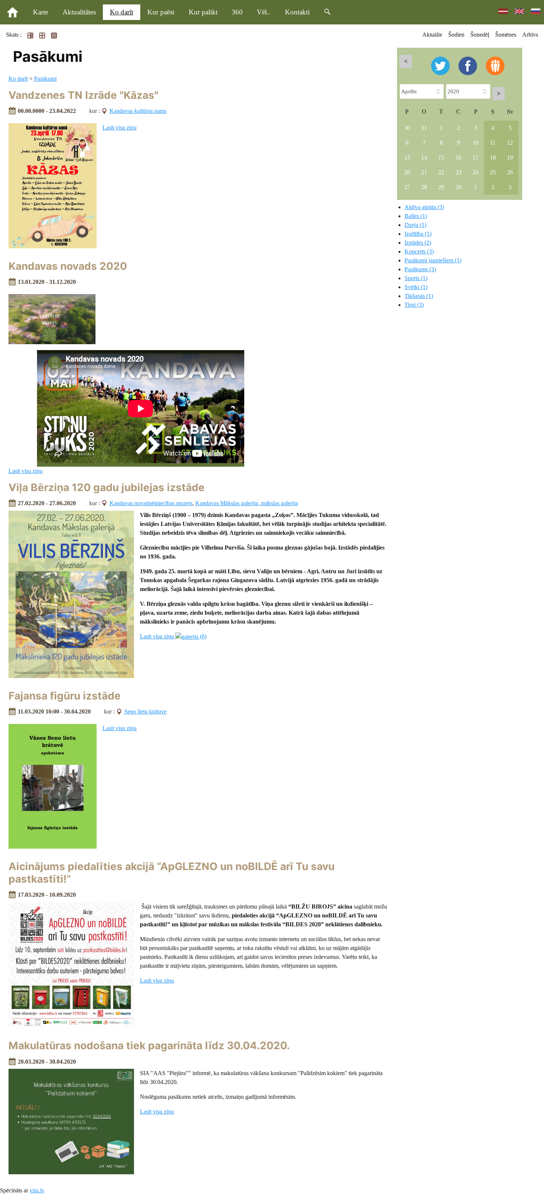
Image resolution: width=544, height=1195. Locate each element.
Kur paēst (160, 12)
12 (510, 143)
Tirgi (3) (414, 305)
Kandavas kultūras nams (138, 111)
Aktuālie (432, 34)
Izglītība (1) (417, 234)
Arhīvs (530, 34)
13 (407, 157)
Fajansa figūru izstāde (65, 695)
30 (407, 128)
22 (441, 172)
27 (407, 187)
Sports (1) (415, 278)
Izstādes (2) (417, 242)
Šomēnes (505, 34)
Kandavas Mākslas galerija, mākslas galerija (246, 503)
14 (424, 157)
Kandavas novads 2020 (68, 266)
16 (458, 157)
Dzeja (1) (415, 225)
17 (475, 157)
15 (441, 157)
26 (510, 172)
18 (493, 157)
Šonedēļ (479, 34)
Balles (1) (415, 216)
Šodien (456, 34)
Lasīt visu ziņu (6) (173, 636)
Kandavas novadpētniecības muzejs (151, 503)
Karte (40, 12)
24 (475, 172)
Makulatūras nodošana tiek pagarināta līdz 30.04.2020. (149, 1045)
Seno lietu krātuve (145, 711)
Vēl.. (264, 12)
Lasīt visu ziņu (120, 127)
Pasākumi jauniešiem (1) (432, 260)
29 (441, 187)
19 (510, 157)
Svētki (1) (415, 287)
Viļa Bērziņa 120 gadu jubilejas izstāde (107, 487)
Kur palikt (203, 12)
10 (475, 143)
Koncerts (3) (419, 251)
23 (458, 172)
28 (424, 187)
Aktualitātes (79, 12)
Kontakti (297, 12)
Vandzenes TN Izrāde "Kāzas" (83, 95)
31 (424, 128)
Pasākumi (45, 78)
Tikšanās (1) (418, 296)
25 (493, 172)
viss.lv (37, 1190)
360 (237, 12)
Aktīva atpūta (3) (424, 207)
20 (407, 172)
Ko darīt (121, 12)
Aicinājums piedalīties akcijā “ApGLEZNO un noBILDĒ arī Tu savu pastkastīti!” (172, 872)
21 (424, 172)
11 (493, 143)
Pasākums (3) (420, 269)
